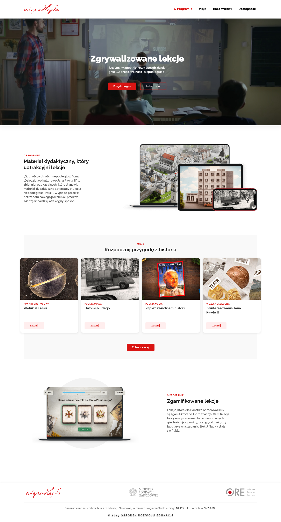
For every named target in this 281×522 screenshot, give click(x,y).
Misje (203, 8)
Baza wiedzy (222, 8)
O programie (183, 8)
